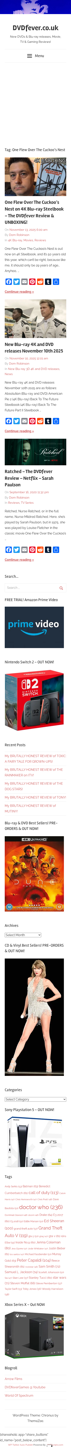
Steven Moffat (22, 1283)
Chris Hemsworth (26, 1199)
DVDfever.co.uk (36, 28)
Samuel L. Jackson (21, 1272)
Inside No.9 (26, 1242)
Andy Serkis (13, 1186)
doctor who (41, 1207)
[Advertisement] (35, 103)
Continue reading (18, 292)
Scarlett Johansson (51, 1272)
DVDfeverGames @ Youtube (25, 1387)
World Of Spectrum (19, 1395)
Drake (45, 1214)
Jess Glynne (19, 1248)
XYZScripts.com (55, 1445)
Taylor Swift (13, 1288)
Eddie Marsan (33, 1221)
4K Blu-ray (15, 240)
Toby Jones (32, 1288)
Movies (28, 240)
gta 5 (33, 1236)
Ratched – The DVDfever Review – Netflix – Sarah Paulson (29, 478)
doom (33, 1215)
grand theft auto (26, 1228)
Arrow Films (13, 1379)
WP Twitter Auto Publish (20, 1445)
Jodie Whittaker (38, 1248)
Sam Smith (49, 1266)
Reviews (40, 240)
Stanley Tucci (40, 1277)
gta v (54, 1236)
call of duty (44, 1192)
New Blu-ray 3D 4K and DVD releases (33, 369)
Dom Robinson (19, 235)
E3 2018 (16, 1221)
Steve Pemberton (49, 1283)
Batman (30, 1186)
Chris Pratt (44, 1199)
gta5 (43, 1236)
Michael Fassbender (38, 1254)
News (9, 374)
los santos (17, 1254)
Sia (8, 1278)
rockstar (31, 1267)
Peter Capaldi (34, 1260)
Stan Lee (20, 1277)
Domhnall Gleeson (16, 1215)
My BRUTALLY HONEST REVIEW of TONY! (35, 797)
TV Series (27, 503)
